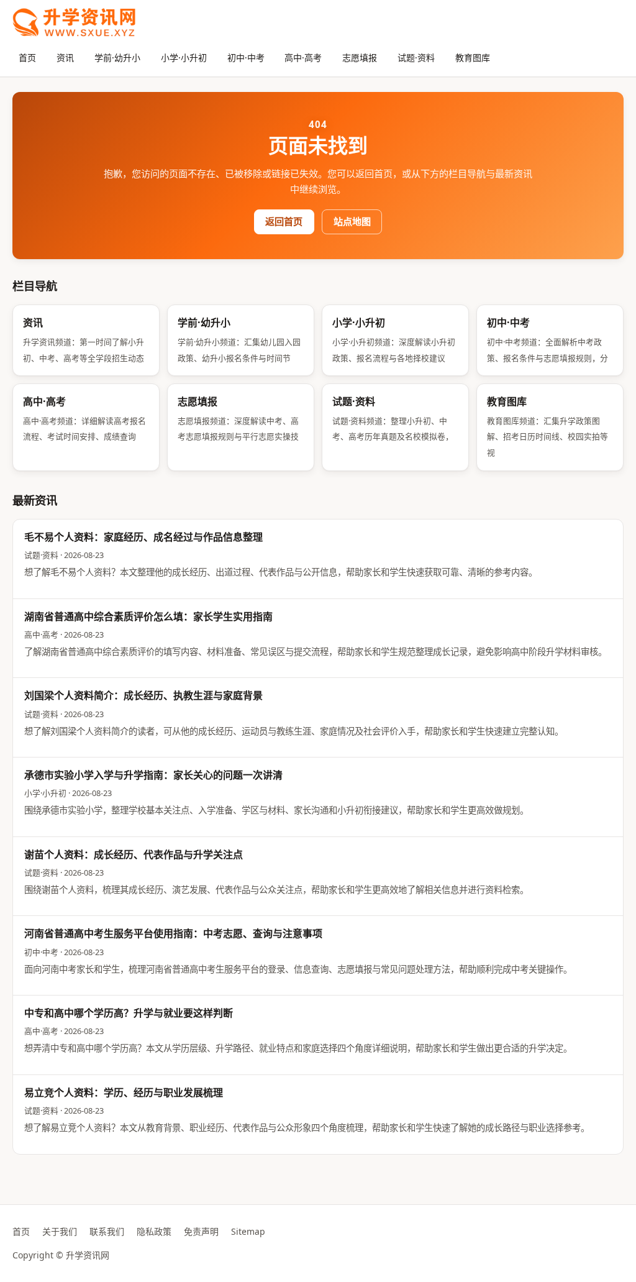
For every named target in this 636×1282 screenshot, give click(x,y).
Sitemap (248, 1231)
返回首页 (283, 221)
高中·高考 (303, 57)
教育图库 (472, 57)
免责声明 (201, 1231)
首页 (27, 57)
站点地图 (352, 221)
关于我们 (59, 1231)
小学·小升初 (184, 57)
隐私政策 (154, 1231)
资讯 (65, 57)
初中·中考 (246, 57)
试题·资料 (416, 57)
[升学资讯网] (74, 22)
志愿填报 (359, 57)
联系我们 (106, 1231)
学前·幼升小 (117, 57)
